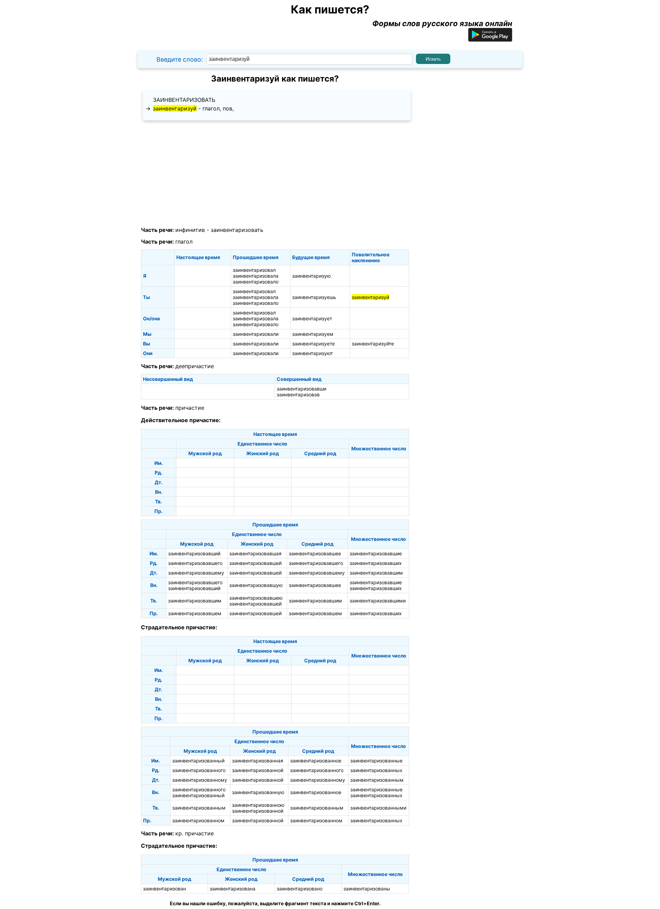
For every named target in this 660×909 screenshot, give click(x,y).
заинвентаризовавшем (194, 613)
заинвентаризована (232, 888)
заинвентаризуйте (373, 343)
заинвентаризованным (377, 780)
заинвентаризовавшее (315, 553)
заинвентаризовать (184, 99)
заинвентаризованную (258, 792)
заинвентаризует (312, 318)
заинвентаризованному (199, 780)
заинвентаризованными (378, 808)
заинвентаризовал (254, 270)
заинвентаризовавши (301, 389)
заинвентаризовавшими (378, 600)
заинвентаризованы (366, 888)
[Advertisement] (275, 174)
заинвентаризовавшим (376, 573)
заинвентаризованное (315, 760)
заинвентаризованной (257, 770)
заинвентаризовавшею (256, 598)
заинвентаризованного (199, 770)
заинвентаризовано (299, 888)
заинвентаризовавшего (195, 563)
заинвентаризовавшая (255, 553)
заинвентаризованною (258, 805)
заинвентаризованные (376, 760)
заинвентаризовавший (194, 553)
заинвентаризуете (313, 343)
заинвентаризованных (376, 770)
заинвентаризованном (198, 820)
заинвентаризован (164, 888)
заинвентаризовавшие (376, 553)
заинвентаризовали (255, 334)
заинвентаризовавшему (196, 573)
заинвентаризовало (255, 282)
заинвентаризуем (312, 334)
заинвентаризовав (298, 394)
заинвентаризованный (198, 760)
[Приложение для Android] (490, 38)
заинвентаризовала (255, 276)
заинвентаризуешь (314, 297)
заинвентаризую (311, 276)
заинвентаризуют (312, 353)
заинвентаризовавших (376, 563)
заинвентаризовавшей (255, 563)
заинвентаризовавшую (256, 585)
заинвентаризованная (257, 760)
